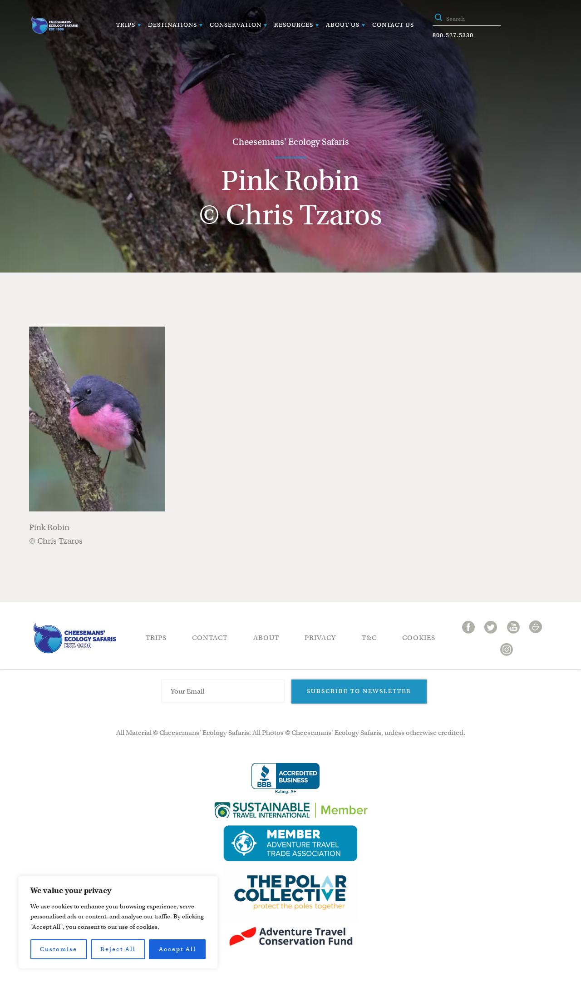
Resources (293, 25)
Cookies (418, 638)
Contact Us (393, 25)
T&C (369, 638)
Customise (58, 949)
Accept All (177, 949)
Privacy (320, 638)
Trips (125, 25)
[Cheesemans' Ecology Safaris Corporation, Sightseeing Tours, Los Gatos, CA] (285, 778)
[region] (118, 922)
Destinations (172, 25)
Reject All (118, 949)
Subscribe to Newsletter (359, 691)
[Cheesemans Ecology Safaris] (54, 25)
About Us (342, 25)
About (266, 638)
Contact (209, 638)
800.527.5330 (453, 35)
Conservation (235, 25)
